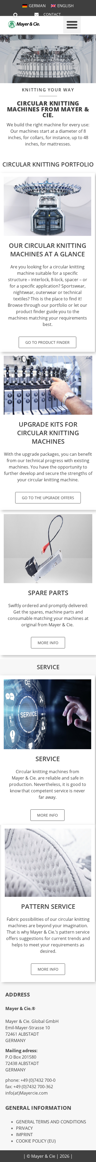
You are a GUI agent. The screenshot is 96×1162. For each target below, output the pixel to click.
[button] (16, 15)
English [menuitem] (65, 5)
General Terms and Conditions (51, 1122)
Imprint (24, 1134)
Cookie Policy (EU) (36, 1141)
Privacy (24, 1128)
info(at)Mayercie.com (26, 1093)
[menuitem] (34, 5)
